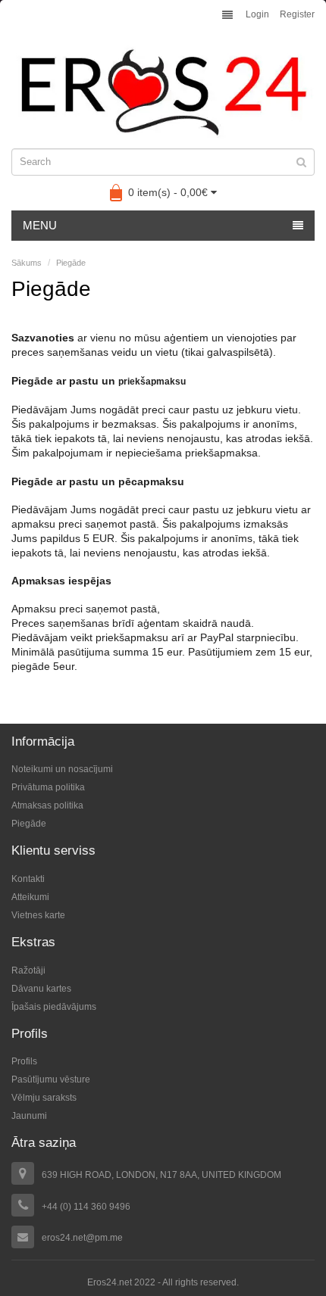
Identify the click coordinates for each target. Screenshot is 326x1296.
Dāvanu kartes (41, 988)
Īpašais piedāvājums (53, 1007)
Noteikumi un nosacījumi (62, 769)
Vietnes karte (38, 915)
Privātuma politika (48, 787)
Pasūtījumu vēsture (50, 1079)
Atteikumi (30, 897)
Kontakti (28, 879)
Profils (24, 1061)
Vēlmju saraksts (44, 1097)
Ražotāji (28, 970)
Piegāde (71, 262)
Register (297, 14)
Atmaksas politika (47, 805)
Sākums (26, 262)
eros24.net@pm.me (82, 1237)
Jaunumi (29, 1116)
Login (257, 14)
